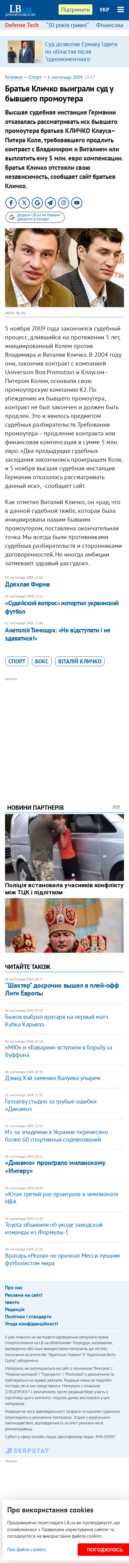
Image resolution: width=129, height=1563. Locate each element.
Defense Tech (22, 25)
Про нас (14, 1287)
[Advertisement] (64, 732)
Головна (14, 77)
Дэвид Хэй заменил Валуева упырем (52, 1078)
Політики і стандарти (28, 1316)
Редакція (14, 1309)
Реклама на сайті (23, 1295)
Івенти (12, 1302)
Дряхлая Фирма (27, 584)
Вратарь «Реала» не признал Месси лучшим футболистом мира (62, 1259)
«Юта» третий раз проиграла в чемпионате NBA (61, 1198)
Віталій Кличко (79, 661)
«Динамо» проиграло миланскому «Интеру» (55, 1166)
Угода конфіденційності (31, 1323)
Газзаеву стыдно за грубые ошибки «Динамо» (50, 1105)
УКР (104, 9)
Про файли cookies (26, 1549)
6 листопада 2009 (65, 77)
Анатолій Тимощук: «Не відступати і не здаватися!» (57, 634)
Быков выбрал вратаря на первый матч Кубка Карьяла (56, 1020)
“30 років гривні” (67, 25)
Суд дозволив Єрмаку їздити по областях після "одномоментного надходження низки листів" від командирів (81, 59)
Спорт (35, 77)
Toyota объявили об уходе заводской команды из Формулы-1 (53, 1228)
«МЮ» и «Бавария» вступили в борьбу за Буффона (58, 1051)
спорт (16, 661)
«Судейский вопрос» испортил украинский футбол (61, 607)
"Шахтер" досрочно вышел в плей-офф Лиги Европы (62, 989)
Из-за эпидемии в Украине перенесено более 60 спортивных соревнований (56, 1135)
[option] (64, 51)
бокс (42, 661)
